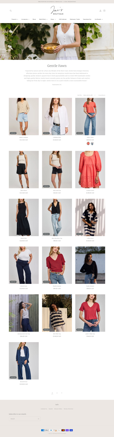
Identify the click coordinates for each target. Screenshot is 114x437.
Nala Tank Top (57, 190)
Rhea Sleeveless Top (57, 238)
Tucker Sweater (90, 286)
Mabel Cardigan (23, 137)
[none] (88, 143)
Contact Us (44, 408)
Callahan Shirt (57, 137)
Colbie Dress (90, 238)
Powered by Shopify (61, 433)
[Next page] (62, 393)
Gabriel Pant (23, 286)
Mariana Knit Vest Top (24, 333)
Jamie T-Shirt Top (90, 333)
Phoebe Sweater (57, 286)
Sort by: (80, 95)
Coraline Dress (90, 190)
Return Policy (58, 408)
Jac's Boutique (54, 433)
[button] (11, 11)
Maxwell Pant (23, 381)
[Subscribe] (38, 419)
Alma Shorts (24, 190)
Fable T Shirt (90, 137)
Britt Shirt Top (57, 333)
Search (51, 408)
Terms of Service (68, 408)
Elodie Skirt (24, 238)
